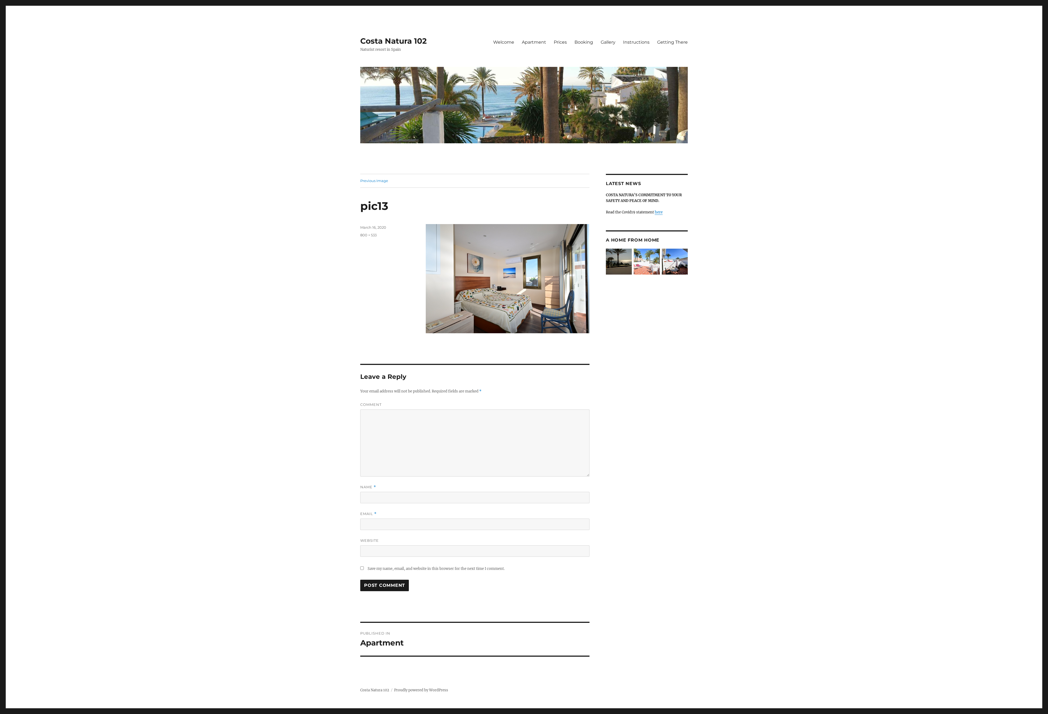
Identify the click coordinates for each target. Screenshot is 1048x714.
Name (368, 487)
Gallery (608, 42)
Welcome (503, 42)
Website (369, 540)
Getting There (672, 42)
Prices (560, 42)
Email (368, 513)
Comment (371, 404)
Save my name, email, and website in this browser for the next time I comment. (436, 568)
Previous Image (374, 180)
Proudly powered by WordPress (421, 690)
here (659, 212)
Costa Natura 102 (393, 41)
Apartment (534, 42)
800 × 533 (368, 235)
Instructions (636, 42)
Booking (583, 42)
